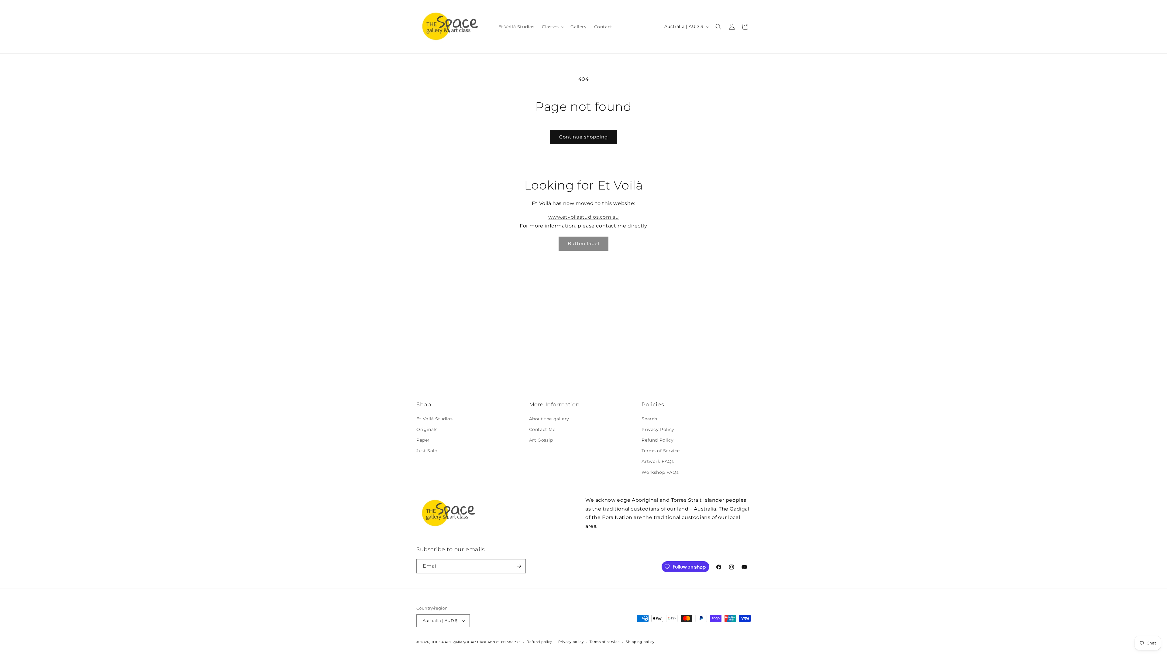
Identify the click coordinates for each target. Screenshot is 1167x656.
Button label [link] (583, 243)
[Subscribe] (518, 566)
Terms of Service (661, 450)
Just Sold (426, 450)
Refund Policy (657, 440)
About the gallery (549, 419)
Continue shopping (583, 137)
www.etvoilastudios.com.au (583, 217)
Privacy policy (571, 642)
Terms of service (605, 642)
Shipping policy (640, 642)
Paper (423, 440)
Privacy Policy (658, 429)
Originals (426, 429)
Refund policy (539, 642)
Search (649, 419)
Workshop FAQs (660, 472)
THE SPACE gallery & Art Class (459, 642)
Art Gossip (541, 440)
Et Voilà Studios (434, 419)
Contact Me (542, 429)
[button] (552, 26)
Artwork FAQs (658, 461)
